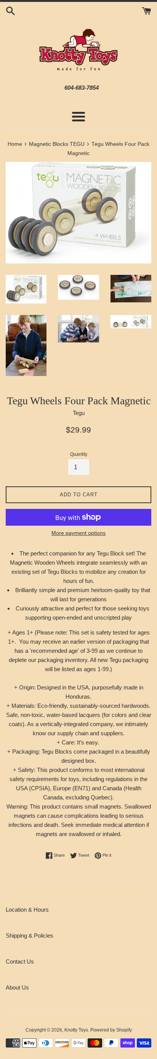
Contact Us (20, 961)
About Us (17, 987)
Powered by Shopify (111, 1030)
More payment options (78, 533)
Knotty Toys (76, 1030)
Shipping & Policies (29, 935)
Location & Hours (27, 909)
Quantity (78, 454)
